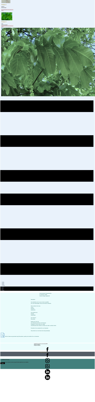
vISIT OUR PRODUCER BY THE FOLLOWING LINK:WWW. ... (7, 10)
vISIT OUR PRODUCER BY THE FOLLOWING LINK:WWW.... (7, 26)
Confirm (2, 363)
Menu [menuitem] (3, 284)
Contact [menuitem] (3, 285)
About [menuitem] (3, 283)
